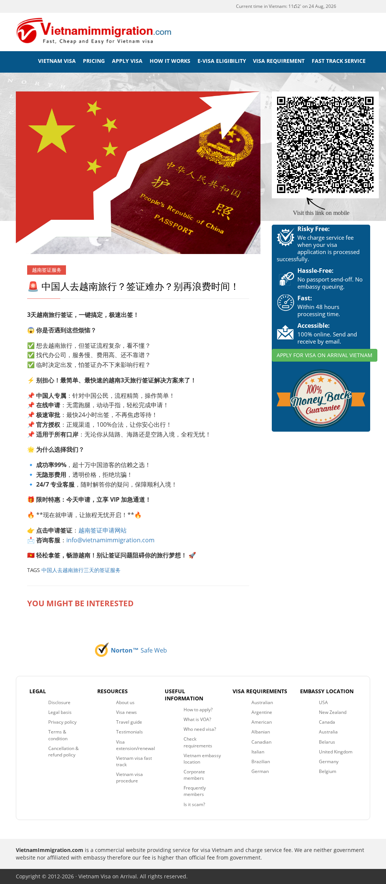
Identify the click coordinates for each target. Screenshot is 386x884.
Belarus (327, 742)
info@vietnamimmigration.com (110, 540)
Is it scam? (194, 804)
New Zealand (332, 712)
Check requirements (198, 742)
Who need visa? (200, 729)
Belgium (327, 771)
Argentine (261, 712)
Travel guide (129, 722)
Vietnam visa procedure (129, 777)
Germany (329, 761)
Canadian (261, 742)
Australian (262, 702)
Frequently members (195, 791)
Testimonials (129, 732)
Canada (327, 722)
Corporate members (194, 774)
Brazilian (260, 761)
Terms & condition (57, 735)
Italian (257, 752)
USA (323, 702)
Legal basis (60, 712)
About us (125, 702)
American (261, 722)
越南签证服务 (46, 270)
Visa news (126, 712)
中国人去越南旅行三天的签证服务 (81, 570)
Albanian (260, 732)
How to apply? (198, 709)
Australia (328, 732)
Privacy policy (62, 722)
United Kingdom (335, 752)
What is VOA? (197, 719)
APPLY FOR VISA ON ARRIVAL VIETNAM (324, 355)
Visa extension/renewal (135, 745)
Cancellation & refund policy (63, 751)
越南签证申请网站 (102, 530)
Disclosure (59, 702)
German (260, 771)
